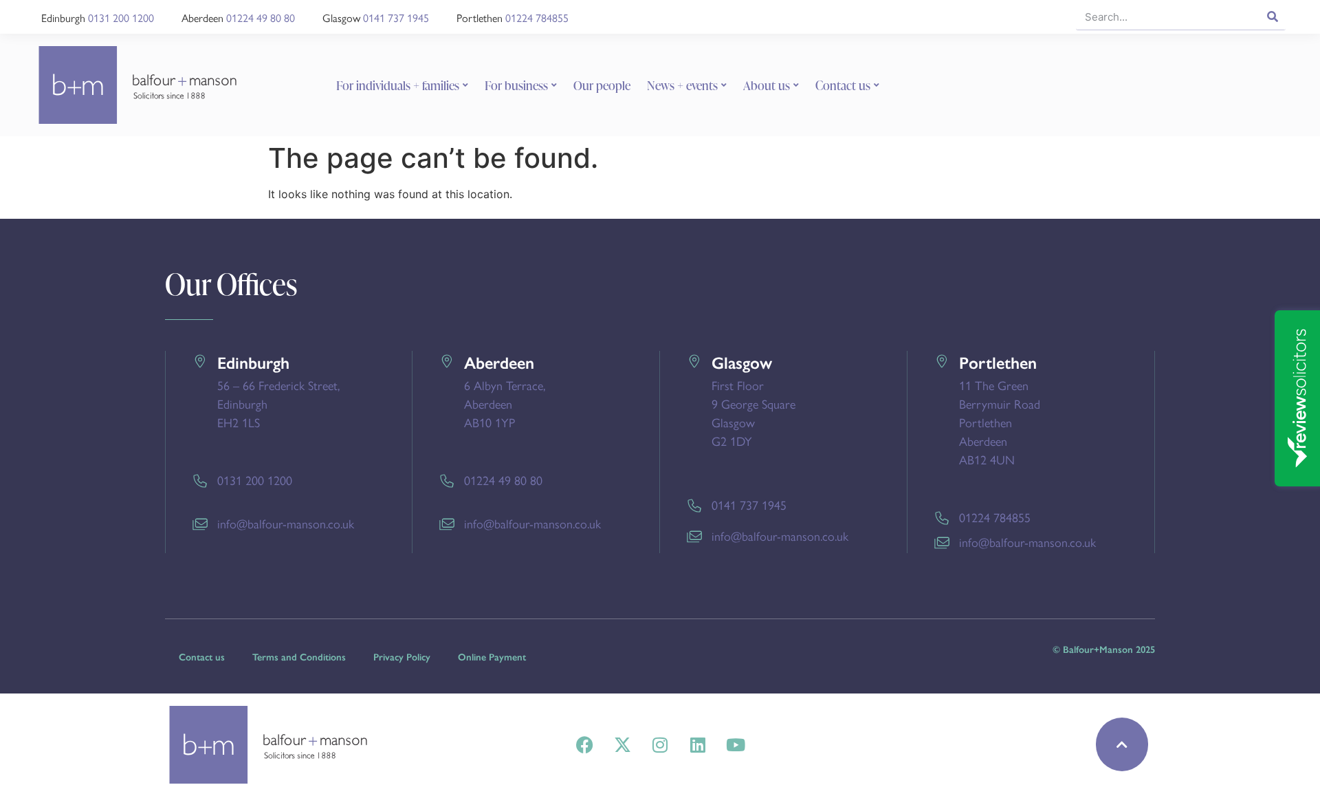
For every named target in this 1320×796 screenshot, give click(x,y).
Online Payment (492, 657)
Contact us (842, 85)
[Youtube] (735, 744)
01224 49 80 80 (260, 17)
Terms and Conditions (299, 657)
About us (766, 85)
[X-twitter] (622, 744)
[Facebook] (584, 744)
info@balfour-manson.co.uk (285, 523)
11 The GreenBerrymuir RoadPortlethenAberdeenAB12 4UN (999, 422)
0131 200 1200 (121, 17)
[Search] (1272, 16)
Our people (601, 85)
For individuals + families (397, 85)
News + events (682, 85)
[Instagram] (660, 744)
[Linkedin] (698, 744)
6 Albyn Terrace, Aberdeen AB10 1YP (504, 403)
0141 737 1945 (396, 17)
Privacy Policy (401, 657)
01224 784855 (537, 17)
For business (516, 85)
